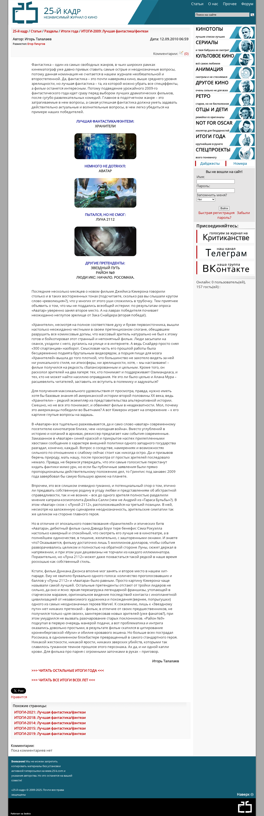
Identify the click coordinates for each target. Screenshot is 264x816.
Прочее (230, 3)
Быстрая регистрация (216, 212)
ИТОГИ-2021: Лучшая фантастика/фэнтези (50, 712)
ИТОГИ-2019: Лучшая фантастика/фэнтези (50, 733)
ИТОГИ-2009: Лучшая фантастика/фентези (114, 31)
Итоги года (69, 31)
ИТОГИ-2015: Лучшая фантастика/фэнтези (50, 728)
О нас (213, 3)
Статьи (197, 3)
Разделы (51, 31)
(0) (186, 53)
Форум (247, 3)
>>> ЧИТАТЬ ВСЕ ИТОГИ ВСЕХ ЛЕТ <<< (63, 680)
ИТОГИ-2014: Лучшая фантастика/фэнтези (50, 722)
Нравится (19, 696)
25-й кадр (20, 31)
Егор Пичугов (36, 44)
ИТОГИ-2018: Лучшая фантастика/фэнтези (50, 717)
